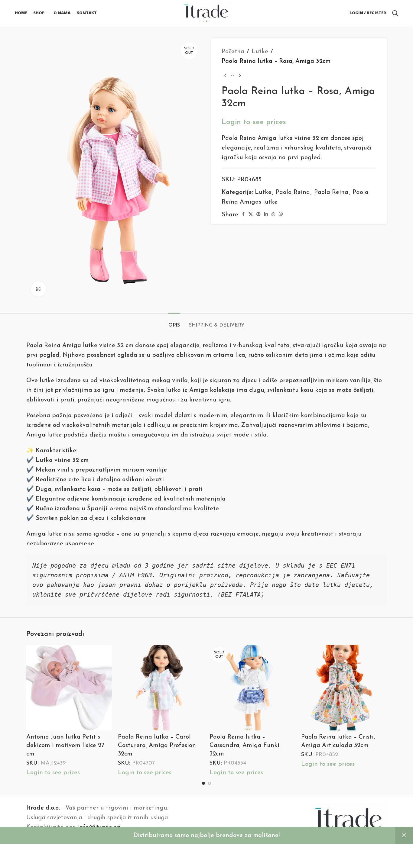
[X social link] (251, 214)
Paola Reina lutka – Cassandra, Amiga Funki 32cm (244, 745)
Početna (233, 52)
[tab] (174, 322)
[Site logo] (206, 12)
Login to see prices (254, 122)
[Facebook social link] (243, 214)
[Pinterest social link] (258, 214)
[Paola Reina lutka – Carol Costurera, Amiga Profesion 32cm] (160, 687)
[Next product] (239, 75)
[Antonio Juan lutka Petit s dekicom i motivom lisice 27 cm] (69, 687)
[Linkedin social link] (266, 214)
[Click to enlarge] (38, 288)
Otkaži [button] (404, 835)
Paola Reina (293, 192)
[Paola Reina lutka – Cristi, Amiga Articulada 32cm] (344, 687)
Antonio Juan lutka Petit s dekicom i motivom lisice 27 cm (65, 745)
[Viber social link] (281, 214)
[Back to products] (232, 75)
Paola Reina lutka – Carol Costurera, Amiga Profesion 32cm (157, 745)
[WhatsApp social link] (273, 214)
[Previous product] (225, 75)
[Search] (395, 13)
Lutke (260, 52)
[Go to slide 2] (209, 783)
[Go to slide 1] (203, 783)
